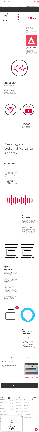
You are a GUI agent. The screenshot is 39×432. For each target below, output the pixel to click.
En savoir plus (11, 430)
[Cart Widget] (31, 2)
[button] (34, 2)
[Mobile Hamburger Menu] (38, 1)
